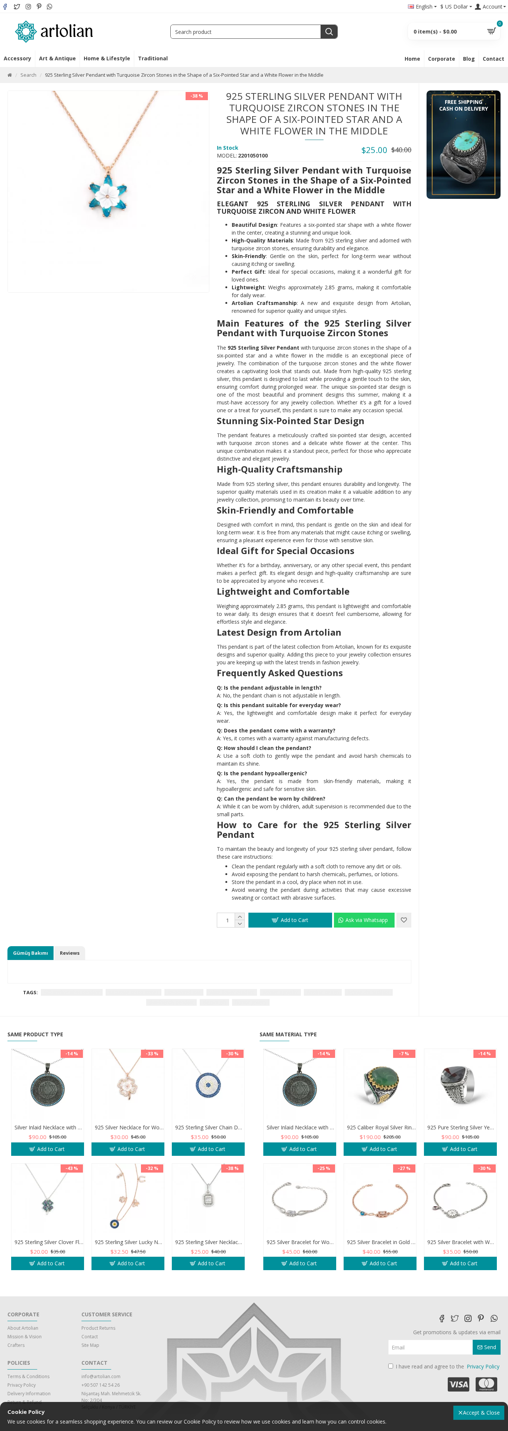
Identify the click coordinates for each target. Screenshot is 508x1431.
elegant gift (214, 1002)
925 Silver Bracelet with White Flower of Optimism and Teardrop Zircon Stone (461, 1242)
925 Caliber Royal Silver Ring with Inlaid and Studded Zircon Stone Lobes (381, 1127)
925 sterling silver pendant (72, 992)
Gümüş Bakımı (30, 953)
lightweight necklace (369, 992)
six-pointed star (183, 992)
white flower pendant (231, 992)
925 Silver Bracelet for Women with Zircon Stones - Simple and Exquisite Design (301, 1242)
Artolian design (323, 992)
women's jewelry (280, 992)
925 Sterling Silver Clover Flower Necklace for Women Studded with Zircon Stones (49, 1242)
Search (28, 74)
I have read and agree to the (447, 1366)
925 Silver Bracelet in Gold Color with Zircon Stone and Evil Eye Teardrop (381, 1242)
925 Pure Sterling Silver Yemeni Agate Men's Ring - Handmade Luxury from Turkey (461, 1127)
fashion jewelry (251, 1002)
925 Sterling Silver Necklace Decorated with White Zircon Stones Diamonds (209, 1242)
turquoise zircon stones (133, 992)
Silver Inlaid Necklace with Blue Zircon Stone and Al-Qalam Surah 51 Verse (49, 1127)
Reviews (70, 953)
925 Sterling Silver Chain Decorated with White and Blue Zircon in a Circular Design (209, 1127)
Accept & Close (481, 1412)
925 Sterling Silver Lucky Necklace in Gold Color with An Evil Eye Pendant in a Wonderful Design (129, 1242)
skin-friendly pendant (171, 1002)
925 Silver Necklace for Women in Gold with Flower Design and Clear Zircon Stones (129, 1127)
